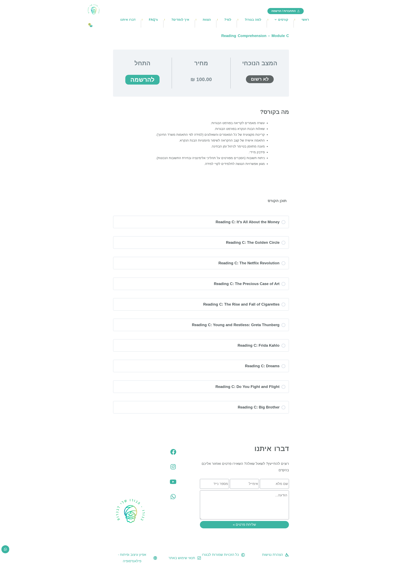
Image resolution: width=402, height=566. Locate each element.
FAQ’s (153, 19)
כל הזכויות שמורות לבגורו (220, 555)
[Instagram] (173, 467)
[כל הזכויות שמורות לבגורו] (243, 555)
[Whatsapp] (173, 497)
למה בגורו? (253, 19)
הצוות (207, 19)
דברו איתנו (128, 19)
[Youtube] (173, 482)
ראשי (305, 19)
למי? (227, 19)
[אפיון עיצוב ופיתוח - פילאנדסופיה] (155, 558)
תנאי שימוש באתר (181, 558)
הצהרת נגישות (272, 555)
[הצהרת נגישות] (287, 555)
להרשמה (142, 79)
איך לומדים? (180, 19)
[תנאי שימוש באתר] (199, 558)
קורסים (283, 19)
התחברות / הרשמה (283, 11)
